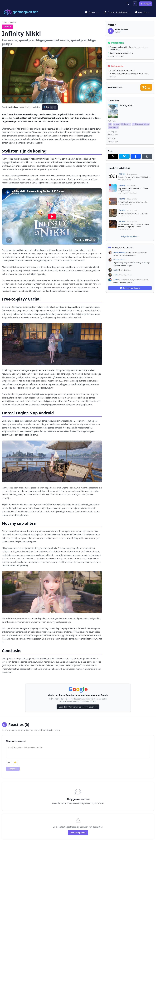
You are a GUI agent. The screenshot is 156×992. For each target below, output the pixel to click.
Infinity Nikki (126, 105)
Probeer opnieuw (78, 832)
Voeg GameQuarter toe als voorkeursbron (76, 707)
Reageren (13, 769)
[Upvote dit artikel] (51, 107)
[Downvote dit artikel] (55, 107)
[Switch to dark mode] (135, 3)
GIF (9, 762)
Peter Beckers (12, 107)
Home (4, 22)
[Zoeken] (128, 3)
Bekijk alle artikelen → (130, 236)
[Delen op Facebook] (136, 156)
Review (13, 22)
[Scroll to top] (150, 977)
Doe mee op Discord (131, 288)
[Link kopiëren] (147, 156)
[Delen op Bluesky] (124, 156)
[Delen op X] (113, 156)
